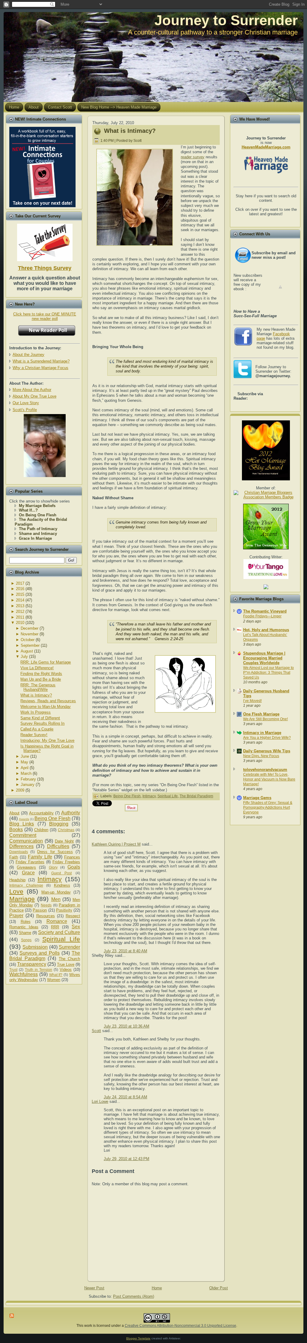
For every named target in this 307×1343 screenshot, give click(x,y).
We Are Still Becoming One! (265, 719)
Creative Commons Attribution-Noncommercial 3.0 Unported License (180, 1326)
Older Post (218, 1288)
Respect (73, 916)
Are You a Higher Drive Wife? (267, 738)
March (26, 773)
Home (157, 1288)
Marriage (22, 898)
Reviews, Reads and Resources (48, 701)
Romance (56, 921)
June (25, 756)
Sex (76, 926)
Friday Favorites (30, 862)
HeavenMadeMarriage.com (266, 147)
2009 (20, 790)
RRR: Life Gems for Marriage (45, 662)
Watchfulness (23, 974)
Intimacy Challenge (26, 885)
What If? (56, 975)
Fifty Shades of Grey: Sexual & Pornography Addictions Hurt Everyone (267, 807)
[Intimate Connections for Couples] (42, 165)
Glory (53, 867)
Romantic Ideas (23, 927)
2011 (20, 617)
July (24, 656)
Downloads (18, 852)
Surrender (69, 947)
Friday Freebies (66, 862)
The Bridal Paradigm (44, 956)
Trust (13, 969)
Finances (72, 857)
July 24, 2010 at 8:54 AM (125, 1097)
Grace (28, 872)
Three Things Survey (44, 268)
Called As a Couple (36, 729)
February (28, 779)
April (24, 768)
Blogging (58, 823)
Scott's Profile (25, 409)
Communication (26, 840)
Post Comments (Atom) (133, 1296)
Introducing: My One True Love (47, 740)
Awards (24, 819)
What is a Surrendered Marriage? (41, 361)
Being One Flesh (52, 818)
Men (56, 899)
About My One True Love (34, 396)
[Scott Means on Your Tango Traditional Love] (265, 577)
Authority (70, 812)
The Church (69, 959)
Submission (35, 947)
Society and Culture (59, 932)
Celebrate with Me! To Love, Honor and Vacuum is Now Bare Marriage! (269, 779)
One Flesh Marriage (261, 714)
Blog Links (21, 823)
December (29, 628)
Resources (45, 916)
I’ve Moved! (252, 701)
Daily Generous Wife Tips (266, 751)
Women (53, 979)
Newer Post (94, 1288)
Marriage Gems (257, 797)
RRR (55, 927)
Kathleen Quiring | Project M (116, 844)
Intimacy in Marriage (262, 732)
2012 (20, 611)
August (27, 651)
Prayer (16, 915)
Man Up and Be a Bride (40, 679)
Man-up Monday (56, 892)
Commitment (22, 835)
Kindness (62, 885)
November (29, 634)
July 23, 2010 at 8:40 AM (125, 951)
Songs (26, 940)
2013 (20, 606)
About (14, 813)
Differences (21, 846)
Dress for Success (55, 851)
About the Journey (28, 354)
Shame (25, 932)
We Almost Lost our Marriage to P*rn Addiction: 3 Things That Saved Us (268, 672)
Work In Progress (35, 712)
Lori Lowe (100, 1101)
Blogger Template (138, 1338)
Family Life (40, 856)
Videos (66, 969)
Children (41, 830)
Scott (96, 1030)
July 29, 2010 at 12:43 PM (126, 1158)
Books (16, 829)
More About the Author (32, 389)
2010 (20, 622)
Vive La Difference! (37, 668)
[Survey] (45, 241)
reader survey (192, 157)
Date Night (64, 841)
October (27, 639)
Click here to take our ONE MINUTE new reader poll (44, 316)
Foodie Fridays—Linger (262, 616)
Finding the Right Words (41, 673)
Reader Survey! (33, 735)
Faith (13, 857)
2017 (20, 583)
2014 (20, 600)
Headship (17, 880)
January (27, 784)
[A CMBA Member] (45, 475)
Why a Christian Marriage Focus (40, 368)
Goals (73, 867)
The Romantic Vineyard (265, 611)
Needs (46, 905)
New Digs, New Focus (261, 756)
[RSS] (12, 1315)
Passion (40, 910)
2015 (20, 594)
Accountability (41, 813)
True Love (65, 964)
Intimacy (49, 879)
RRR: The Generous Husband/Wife (37, 687)
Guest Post (61, 873)
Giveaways (26, 867)
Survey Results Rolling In (42, 723)
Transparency (31, 964)
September (30, 645)
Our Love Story (26, 403)
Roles (26, 921)
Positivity (64, 910)
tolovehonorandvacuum (265, 769)
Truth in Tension (38, 969)
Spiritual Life (61, 939)
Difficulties (58, 846)
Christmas (66, 830)
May (24, 762)
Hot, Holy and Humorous (266, 630)
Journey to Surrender (226, 20)
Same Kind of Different (40, 718)
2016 (20, 588)
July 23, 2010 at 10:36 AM (126, 1026)
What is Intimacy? (36, 695)
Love (16, 891)
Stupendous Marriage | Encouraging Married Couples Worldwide (264, 658)
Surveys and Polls (39, 953)
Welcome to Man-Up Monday (45, 706)
